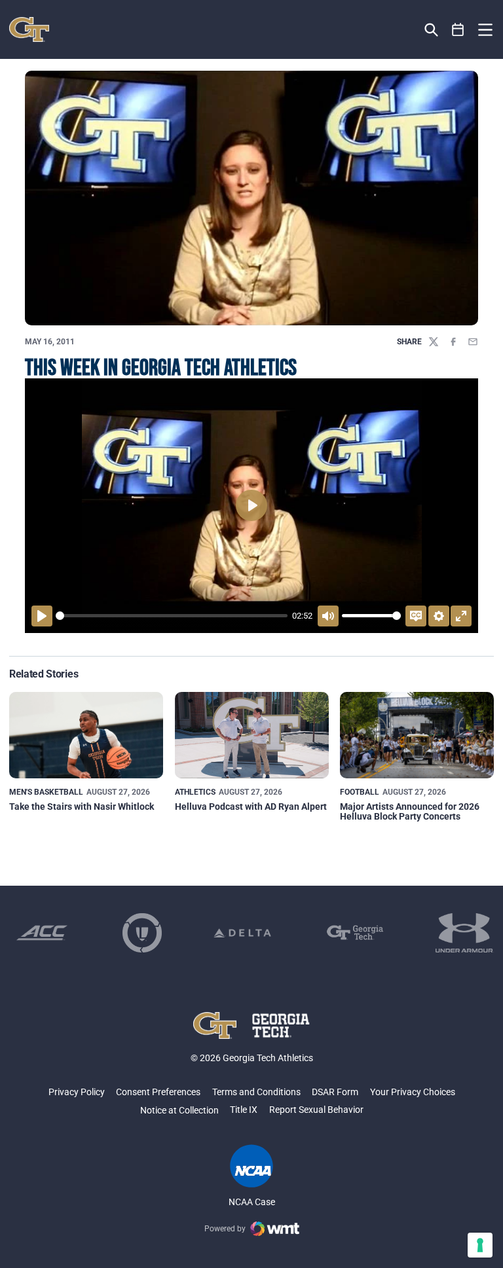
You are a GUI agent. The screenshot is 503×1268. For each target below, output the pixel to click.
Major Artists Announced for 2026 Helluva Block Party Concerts (409, 811)
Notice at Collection (179, 1110)
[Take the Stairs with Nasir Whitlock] (86, 735)
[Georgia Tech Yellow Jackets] (29, 29)
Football (359, 792)
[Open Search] (431, 29)
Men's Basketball (46, 792)
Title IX (243, 1109)
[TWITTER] (433, 341)
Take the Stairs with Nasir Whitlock (81, 806)
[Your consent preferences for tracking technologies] (480, 1245)
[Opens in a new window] (42, 933)
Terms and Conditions (256, 1092)
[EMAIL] (473, 341)
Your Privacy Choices (412, 1092)
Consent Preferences (158, 1092)
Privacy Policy (76, 1092)
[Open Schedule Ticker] (458, 29)
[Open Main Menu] (485, 30)
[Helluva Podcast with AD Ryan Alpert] (252, 735)
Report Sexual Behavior (316, 1109)
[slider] (172, 615)
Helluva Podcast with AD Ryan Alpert (251, 806)
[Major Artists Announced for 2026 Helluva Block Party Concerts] (417, 735)
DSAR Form (335, 1092)
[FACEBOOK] (453, 341)
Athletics (195, 792)
